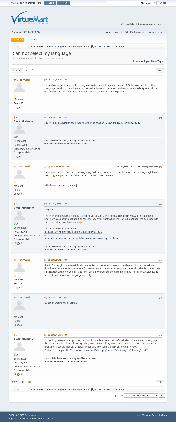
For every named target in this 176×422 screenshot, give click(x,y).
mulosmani (22, 80)
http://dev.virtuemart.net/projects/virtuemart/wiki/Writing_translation (81, 238)
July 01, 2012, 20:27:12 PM (55, 203)
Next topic (157, 61)
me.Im (74, 85)
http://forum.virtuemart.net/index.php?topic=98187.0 (73, 231)
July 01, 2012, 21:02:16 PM (55, 260)
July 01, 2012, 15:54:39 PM (55, 117)
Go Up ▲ (163, 415)
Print (160, 70)
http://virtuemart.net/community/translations (65, 143)
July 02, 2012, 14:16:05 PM (55, 335)
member (161, 32)
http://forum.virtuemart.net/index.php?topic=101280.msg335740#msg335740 (97, 122)
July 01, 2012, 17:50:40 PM (58, 166)
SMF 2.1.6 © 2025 (16, 415)
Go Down (17, 70)
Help (138, 415)
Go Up (15, 382)
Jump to (119, 395)
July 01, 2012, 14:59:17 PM (55, 79)
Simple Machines (32, 415)
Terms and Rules (149, 415)
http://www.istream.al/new (98, 175)
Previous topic (141, 61)
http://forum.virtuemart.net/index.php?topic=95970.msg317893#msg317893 (106, 350)
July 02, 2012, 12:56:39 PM (55, 297)
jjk (92, 46)
